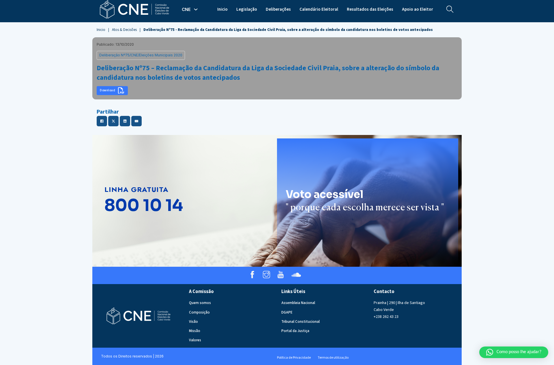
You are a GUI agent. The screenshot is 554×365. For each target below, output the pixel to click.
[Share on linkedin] (125, 121)
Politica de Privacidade (294, 357)
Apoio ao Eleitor (417, 9)
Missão (194, 330)
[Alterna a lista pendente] (196, 9)
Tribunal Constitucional (300, 321)
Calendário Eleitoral (319, 9)
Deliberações (278, 9)
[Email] (136, 121)
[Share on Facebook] (102, 121)
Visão (193, 321)
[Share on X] (113, 121)
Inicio (222, 9)
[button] (513, 352)
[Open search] (449, 9)
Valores (195, 340)
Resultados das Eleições (370, 9)
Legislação (246, 9)
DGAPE (287, 312)
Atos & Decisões (124, 29)
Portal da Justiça (295, 330)
